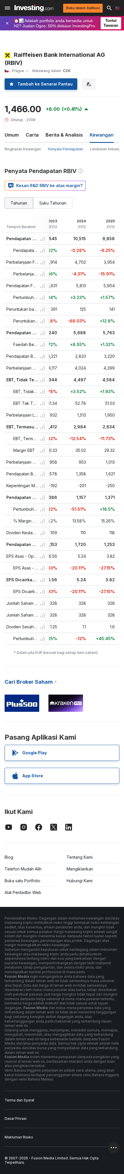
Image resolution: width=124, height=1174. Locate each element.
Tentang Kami (80, 857)
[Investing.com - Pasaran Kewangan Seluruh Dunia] (33, 8)
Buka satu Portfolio (22, 880)
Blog (9, 857)
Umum (12, 135)
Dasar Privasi (16, 1118)
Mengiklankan (80, 868)
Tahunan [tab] (19, 203)
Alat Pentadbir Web (23, 892)
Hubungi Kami (80, 880)
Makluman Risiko (19, 1137)
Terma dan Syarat (19, 1100)
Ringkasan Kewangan (23, 149)
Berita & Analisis (64, 135)
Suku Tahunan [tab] (52, 203)
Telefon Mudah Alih (23, 868)
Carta (32, 135)
